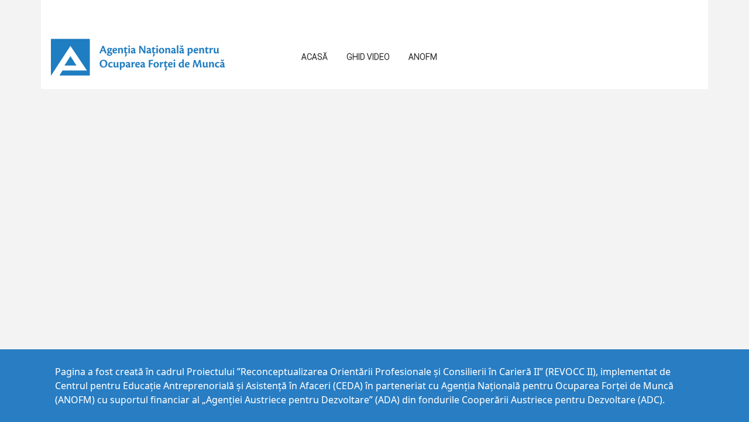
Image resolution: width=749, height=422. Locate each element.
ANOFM (422, 57)
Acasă (314, 57)
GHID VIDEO (368, 57)
